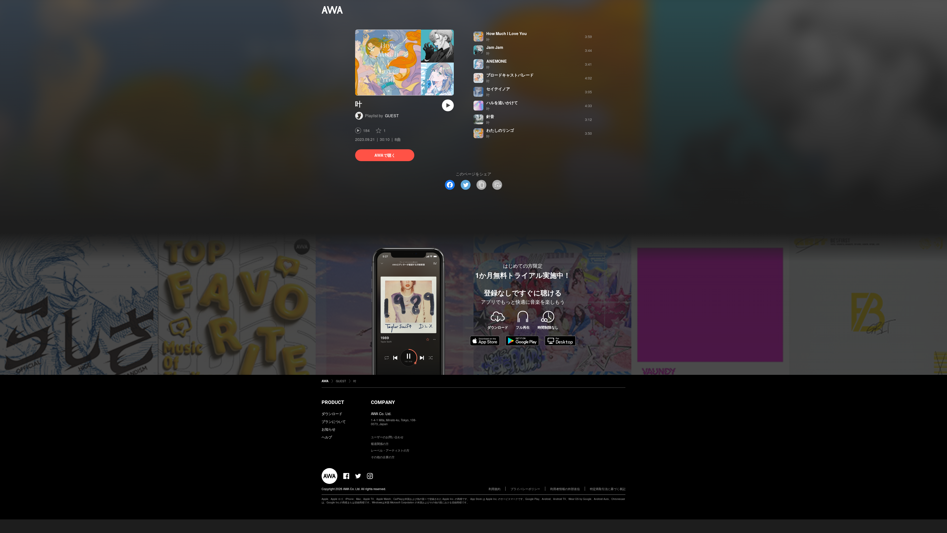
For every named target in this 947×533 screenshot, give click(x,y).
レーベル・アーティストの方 (390, 450)
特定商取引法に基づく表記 (607, 489)
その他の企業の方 (383, 457)
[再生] (448, 105)
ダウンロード (332, 413)
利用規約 (494, 489)
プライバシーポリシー (525, 489)
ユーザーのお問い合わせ (387, 437)
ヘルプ (327, 437)
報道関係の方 (380, 443)
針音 (490, 116)
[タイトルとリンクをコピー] (481, 185)
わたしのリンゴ (500, 130)
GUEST (392, 115)
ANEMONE (496, 61)
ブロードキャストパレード (510, 75)
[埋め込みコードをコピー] (497, 185)
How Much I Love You (506, 33)
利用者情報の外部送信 (565, 489)
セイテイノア (498, 89)
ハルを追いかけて (502, 102)
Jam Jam (494, 47)
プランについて (334, 421)
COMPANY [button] (383, 402)
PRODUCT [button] (333, 402)
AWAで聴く (384, 155)
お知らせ (328, 429)
